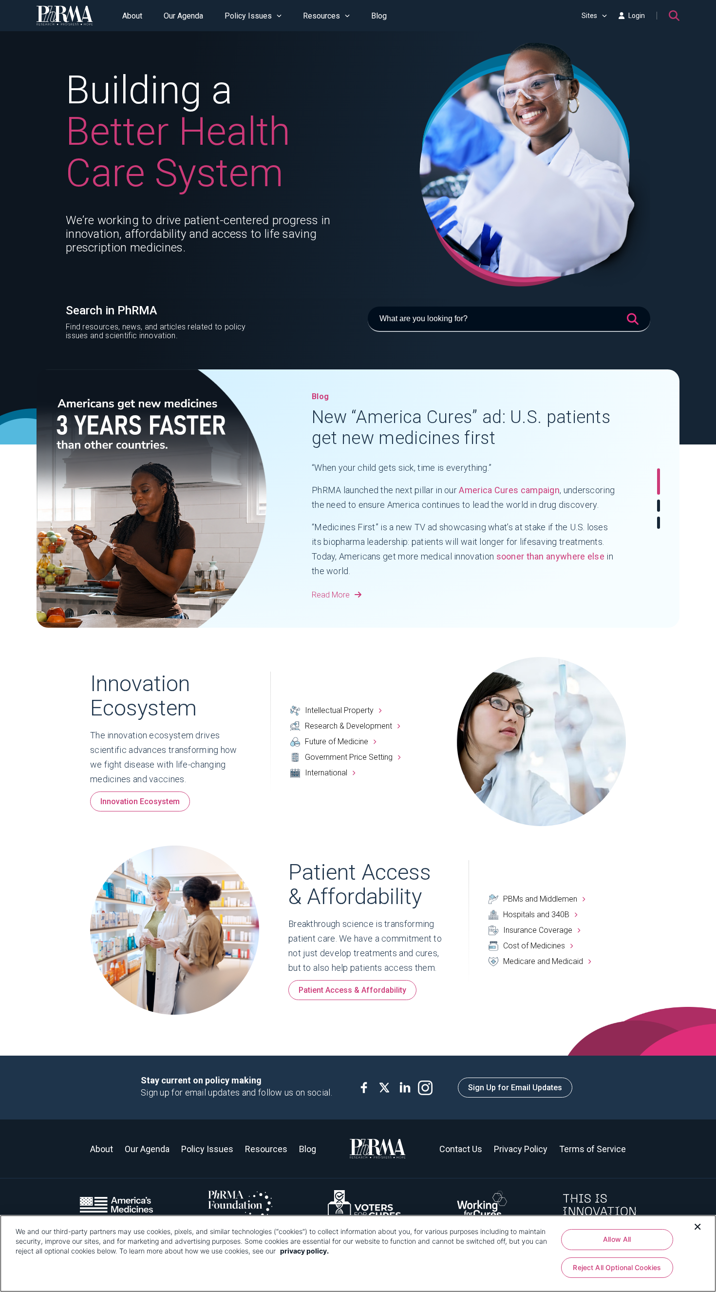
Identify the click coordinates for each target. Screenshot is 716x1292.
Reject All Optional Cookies (617, 1267)
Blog (379, 15)
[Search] (674, 15)
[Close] (697, 1225)
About (132, 15)
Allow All (617, 1239)
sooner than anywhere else (550, 556)
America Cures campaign (509, 490)
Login (636, 15)
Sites (589, 15)
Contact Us (460, 1149)
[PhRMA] (65, 15)
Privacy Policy (520, 1149)
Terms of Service (592, 1149)
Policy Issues (248, 15)
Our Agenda (183, 15)
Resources (321, 15)
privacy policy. (304, 1251)
